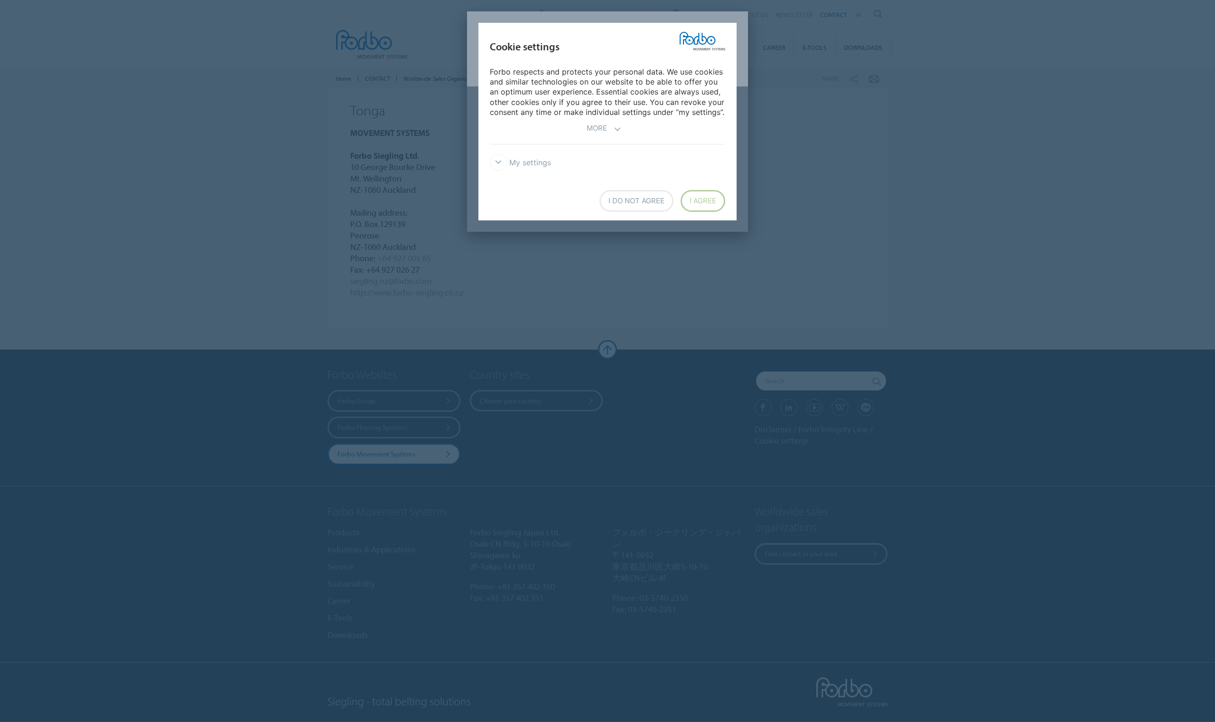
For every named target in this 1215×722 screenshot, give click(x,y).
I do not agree (636, 200)
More (597, 128)
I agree (703, 200)
